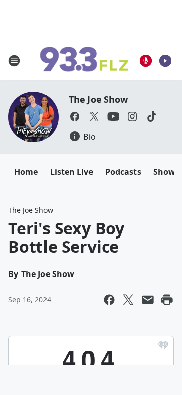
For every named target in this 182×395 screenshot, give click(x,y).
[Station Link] (83, 60)
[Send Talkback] (146, 61)
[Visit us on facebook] (75, 116)
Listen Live (71, 171)
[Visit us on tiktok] (152, 116)
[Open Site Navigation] (14, 61)
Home (26, 171)
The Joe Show (98, 99)
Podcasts (123, 171)
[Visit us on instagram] (132, 116)
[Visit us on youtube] (113, 116)
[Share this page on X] (128, 300)
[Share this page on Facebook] (109, 300)
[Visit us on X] (94, 116)
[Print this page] (167, 300)
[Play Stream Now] (165, 61)
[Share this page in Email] (148, 300)
